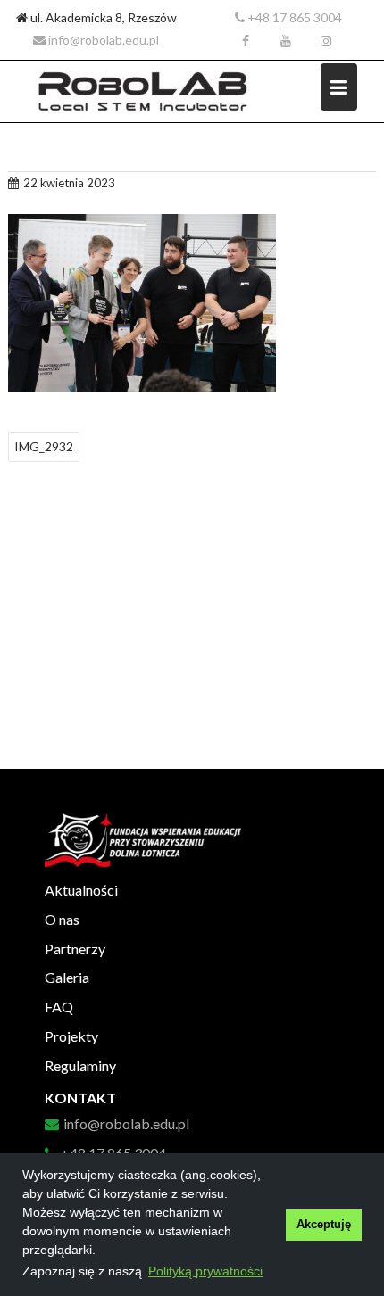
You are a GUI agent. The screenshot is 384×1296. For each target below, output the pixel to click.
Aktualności (81, 889)
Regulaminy (80, 1065)
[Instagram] (326, 41)
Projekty (71, 1036)
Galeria (67, 977)
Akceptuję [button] (323, 1224)
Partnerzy (75, 948)
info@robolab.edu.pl (102, 39)
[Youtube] (285, 41)
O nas (62, 919)
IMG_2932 (43, 446)
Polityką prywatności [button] (205, 1271)
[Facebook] (245, 41)
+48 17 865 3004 (293, 17)
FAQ (59, 1006)
